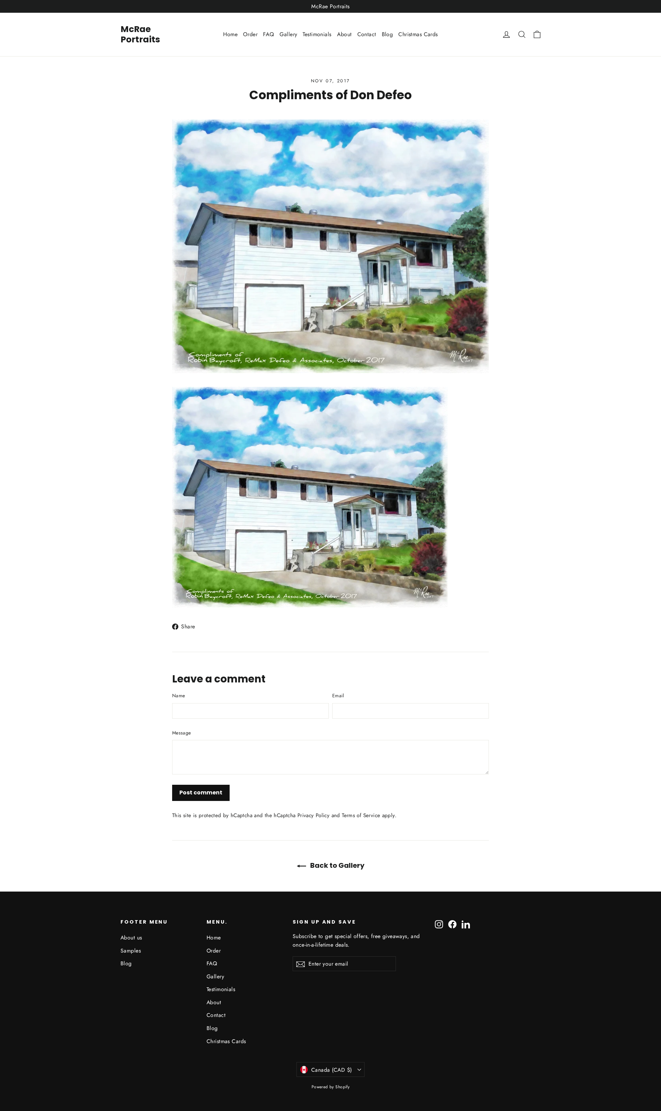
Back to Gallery (337, 865)
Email (338, 695)
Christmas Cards (418, 34)
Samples (130, 951)
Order (250, 34)
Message (181, 732)
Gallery (288, 34)
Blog (387, 34)
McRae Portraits (140, 34)
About (344, 34)
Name (178, 695)
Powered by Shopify (331, 1087)
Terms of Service (361, 815)
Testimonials (317, 34)
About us (131, 938)
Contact (366, 34)
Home (230, 34)
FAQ (268, 34)
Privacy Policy (313, 815)
